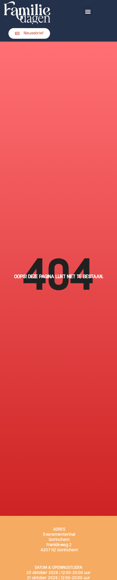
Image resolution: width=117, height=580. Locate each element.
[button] (87, 11)
